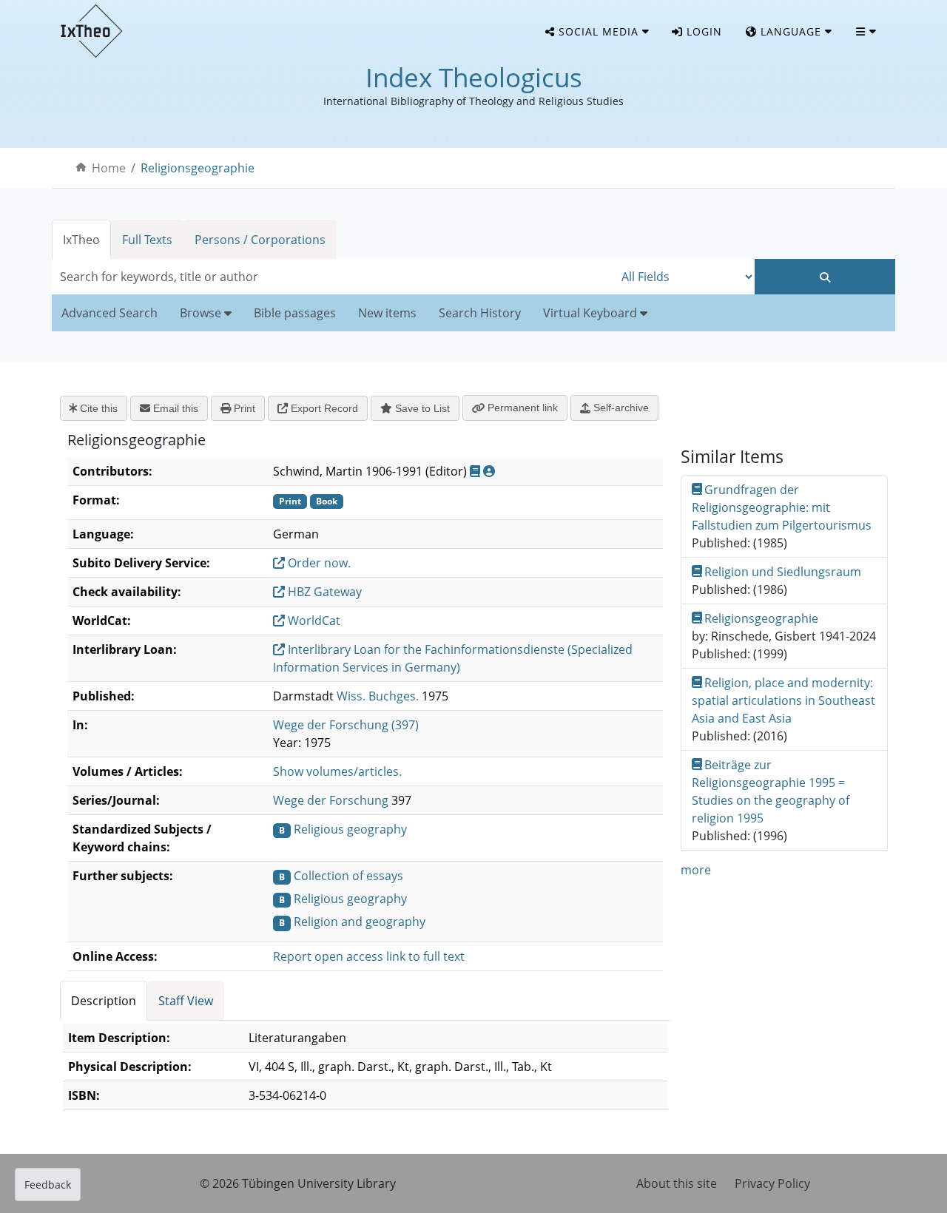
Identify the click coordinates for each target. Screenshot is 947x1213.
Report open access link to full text (369, 956)
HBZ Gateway (323, 592)
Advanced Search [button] (109, 313)
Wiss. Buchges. (378, 696)
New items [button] (387, 313)
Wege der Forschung (330, 800)
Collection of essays (348, 876)
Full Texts (147, 240)
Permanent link (521, 407)
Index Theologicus (473, 77)
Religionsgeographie (198, 168)
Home (109, 168)
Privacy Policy (772, 1183)
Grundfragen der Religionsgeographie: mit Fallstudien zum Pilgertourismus (782, 507)
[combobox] (333, 276)
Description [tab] (103, 1001)
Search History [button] (480, 313)
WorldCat (312, 620)
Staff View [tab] (185, 1001)
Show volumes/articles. (337, 771)
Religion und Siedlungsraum (782, 572)
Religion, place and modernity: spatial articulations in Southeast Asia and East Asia (783, 700)
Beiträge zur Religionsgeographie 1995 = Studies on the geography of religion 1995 (770, 791)
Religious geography (350, 829)
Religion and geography (359, 921)
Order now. (318, 563)
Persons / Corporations (260, 240)
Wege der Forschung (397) (346, 725)
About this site (676, 1183)
